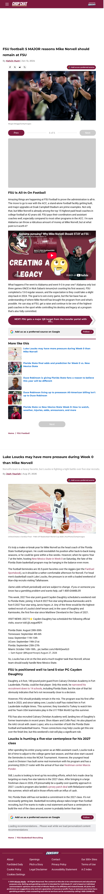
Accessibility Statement (64, 869)
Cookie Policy (14, 869)
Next (87, 132)
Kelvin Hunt (13, 61)
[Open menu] (7, 4)
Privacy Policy (59, 864)
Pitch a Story (36, 864)
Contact (56, 859)
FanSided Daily (15, 864)
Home (11, 433)
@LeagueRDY (34, 622)
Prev (16, 132)
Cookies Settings (16, 874)
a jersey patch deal (57, 786)
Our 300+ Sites (89, 859)
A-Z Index (86, 869)
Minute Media (20, 882)
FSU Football (23, 433)
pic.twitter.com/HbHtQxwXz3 (53, 649)
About (10, 859)
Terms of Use (88, 864)
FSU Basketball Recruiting (30, 837)
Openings (34, 859)
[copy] (25, 67)
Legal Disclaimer (38, 869)
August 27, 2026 (49, 652)
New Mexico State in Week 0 (47, 558)
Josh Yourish (13, 474)
